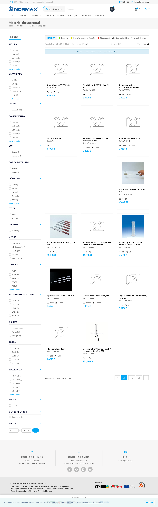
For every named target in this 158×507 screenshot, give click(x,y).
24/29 (15, 316)
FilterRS (16, 243)
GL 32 (15, 363)
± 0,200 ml (17, 383)
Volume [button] (13, 399)
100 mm (16, 122)
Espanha (17, 328)
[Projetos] (115, 485)
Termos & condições (19, 486)
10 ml (15, 84)
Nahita (16, 251)
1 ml (14, 80)
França (16, 332)
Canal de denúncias (18, 491)
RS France (17, 258)
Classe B (17, 110)
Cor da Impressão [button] (19, 162)
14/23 (15, 308)
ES (128, 2)
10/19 (15, 300)
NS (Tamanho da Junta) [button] (22, 294)
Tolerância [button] (15, 369)
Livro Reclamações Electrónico (60, 488)
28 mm (15, 192)
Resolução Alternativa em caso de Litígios (27, 488)
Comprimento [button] (17, 116)
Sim (15, 218)
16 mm (15, 185)
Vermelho (16, 156)
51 (131, 378)
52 (139, 378)
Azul (14, 168)
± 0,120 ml (17, 380)
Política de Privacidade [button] (93, 502)
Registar (138, 2)
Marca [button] (12, 237)
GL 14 (15, 348)
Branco (16, 152)
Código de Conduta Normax (40, 491)
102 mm (16, 50)
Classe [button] (12, 103)
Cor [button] (11, 146)
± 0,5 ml (16, 391)
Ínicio (12, 15)
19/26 (15, 312)
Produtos (20, 25)
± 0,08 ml (16, 376)
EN (124, 2)
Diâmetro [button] (14, 178)
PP (14, 282)
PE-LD (15, 278)
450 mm (16, 231)
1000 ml (16, 91)
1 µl (14, 405)
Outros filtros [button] (18, 412)
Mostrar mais (14, 69)
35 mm (15, 196)
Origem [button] (13, 322)
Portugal (16, 336)
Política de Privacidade (39, 486)
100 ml (16, 87)
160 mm (16, 137)
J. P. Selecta (18, 247)
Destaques (17, 417)
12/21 (15, 304)
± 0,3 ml (16, 387)
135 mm (16, 61)
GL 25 (15, 356)
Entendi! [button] (149, 503)
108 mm (16, 54)
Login (147, 2)
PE (14, 271)
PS (14, 286)
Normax (16, 254)
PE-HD (15, 274)
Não (14, 214)
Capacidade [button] (15, 74)
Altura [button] (13, 44)
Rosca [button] (12, 342)
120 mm (16, 130)
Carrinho (145, 8)
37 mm (15, 200)
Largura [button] (14, 224)
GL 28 (15, 359)
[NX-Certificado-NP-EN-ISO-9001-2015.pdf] (142, 485)
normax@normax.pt (125, 461)
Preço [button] (12, 423)
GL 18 (15, 352)
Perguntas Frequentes (60, 486)
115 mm (16, 58)
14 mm (15, 65)
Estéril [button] (13, 208)
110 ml (15, 95)
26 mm (15, 188)
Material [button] (14, 264)
